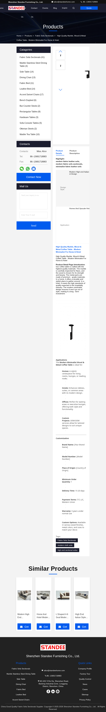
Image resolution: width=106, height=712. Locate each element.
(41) (32, 57)
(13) (27, 77)
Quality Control (85, 679)
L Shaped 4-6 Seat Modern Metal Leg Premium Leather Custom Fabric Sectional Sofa (62, 616)
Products (12, 8)
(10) (30, 134)
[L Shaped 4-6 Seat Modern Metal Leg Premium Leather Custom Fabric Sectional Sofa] (62, 595)
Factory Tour (85, 674)
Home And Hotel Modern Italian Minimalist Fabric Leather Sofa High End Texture (43, 616)
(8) (30, 111)
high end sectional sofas (67, 550)
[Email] (33, 168)
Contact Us (34, 9)
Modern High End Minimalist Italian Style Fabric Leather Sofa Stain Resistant (24, 616)
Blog (55, 8)
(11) (27, 83)
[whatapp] (27, 168)
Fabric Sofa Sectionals (44, 36)
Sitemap (85, 694)
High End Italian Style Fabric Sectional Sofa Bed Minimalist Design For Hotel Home (82, 616)
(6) (28, 100)
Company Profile (85, 669)
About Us (23, 9)
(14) (27, 72)
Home (19, 36)
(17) (31, 94)
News (85, 684)
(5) (31, 123)
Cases (85, 689)
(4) (33, 64)
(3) (29, 117)
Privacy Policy (85, 700)
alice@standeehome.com (64, 2)
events (45, 8)
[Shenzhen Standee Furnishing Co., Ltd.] (53, 647)
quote (89, 8)
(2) (30, 106)
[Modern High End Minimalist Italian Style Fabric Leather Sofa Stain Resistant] (24, 595)
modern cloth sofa (65, 545)
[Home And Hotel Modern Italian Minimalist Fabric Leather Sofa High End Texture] (43, 595)
